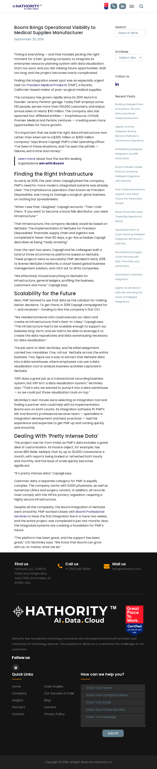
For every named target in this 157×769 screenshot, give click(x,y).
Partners (18, 707)
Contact (18, 714)
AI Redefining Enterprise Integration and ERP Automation (128, 154)
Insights (17, 700)
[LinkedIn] (141, 6)
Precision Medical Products (47, 85)
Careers (50, 707)
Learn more (26, 159)
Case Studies (53, 686)
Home (16, 686)
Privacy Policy (54, 714)
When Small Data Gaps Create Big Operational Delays (129, 216)
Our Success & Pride (59, 693)
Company (19, 693)
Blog (47, 700)
